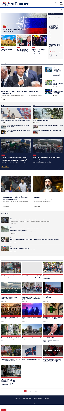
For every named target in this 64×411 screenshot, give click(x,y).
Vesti (23, 9)
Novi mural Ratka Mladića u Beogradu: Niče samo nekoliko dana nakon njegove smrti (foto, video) (10, 339)
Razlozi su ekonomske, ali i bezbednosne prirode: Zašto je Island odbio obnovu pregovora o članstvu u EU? (9, 297)
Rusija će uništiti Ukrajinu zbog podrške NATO (20, 248)
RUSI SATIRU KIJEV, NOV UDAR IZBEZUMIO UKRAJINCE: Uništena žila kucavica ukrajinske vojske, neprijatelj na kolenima (54, 27)
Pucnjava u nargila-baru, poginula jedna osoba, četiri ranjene (32, 318)
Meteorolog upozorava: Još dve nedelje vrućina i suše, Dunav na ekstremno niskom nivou (32, 338)
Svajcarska (17, 9)
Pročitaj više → (5, 166)
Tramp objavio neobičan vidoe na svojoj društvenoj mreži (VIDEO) (9, 318)
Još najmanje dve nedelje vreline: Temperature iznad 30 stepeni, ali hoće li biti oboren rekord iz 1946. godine (53, 319)
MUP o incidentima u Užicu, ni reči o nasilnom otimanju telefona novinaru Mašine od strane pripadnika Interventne (34, 239)
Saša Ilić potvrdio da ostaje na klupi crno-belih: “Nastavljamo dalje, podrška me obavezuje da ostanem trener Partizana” (16, 197)
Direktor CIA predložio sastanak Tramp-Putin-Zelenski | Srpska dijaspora (20, 92)
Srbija (10, 9)
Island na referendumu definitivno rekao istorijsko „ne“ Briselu (55, 18)
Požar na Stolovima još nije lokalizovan (41, 120)
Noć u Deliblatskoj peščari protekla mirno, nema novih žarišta (49, 130)
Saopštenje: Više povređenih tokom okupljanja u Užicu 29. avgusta (46, 158)
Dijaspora (4, 9)
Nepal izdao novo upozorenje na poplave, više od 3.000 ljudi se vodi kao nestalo (10, 359)
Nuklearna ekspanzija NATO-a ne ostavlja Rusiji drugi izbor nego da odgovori (55, 45)
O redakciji (17, 398)
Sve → (30, 105)
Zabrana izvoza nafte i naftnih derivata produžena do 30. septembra (15, 120)
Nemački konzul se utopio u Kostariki (6, 50)
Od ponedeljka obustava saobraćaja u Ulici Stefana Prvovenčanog (50, 125)
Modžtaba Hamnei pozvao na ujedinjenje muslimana (45, 196)
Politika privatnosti (38, 398)
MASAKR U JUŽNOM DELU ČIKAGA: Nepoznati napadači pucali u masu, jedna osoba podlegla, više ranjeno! (38, 51)
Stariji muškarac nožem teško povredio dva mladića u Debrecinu (58, 92)
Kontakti (47, 398)
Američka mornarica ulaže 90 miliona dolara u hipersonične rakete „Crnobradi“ (18, 126)
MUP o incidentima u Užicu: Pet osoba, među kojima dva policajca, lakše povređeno (10, 276)
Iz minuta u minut (31, 9)
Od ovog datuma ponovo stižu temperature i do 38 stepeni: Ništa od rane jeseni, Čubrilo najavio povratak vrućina (53, 277)
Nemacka (24, 274)
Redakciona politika (27, 398)
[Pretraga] (61, 9)
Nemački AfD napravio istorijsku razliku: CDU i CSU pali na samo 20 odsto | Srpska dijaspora (31, 276)
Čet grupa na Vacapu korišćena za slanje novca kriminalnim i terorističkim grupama (55, 37)
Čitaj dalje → (27, 206)
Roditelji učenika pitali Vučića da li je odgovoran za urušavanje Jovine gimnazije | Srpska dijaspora (55, 54)
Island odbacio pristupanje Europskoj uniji (31, 359)
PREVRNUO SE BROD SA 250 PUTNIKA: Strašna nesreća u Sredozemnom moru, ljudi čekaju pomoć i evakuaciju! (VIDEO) (52, 360)
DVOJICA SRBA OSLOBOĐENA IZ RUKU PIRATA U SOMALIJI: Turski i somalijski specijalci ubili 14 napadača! (57, 72)
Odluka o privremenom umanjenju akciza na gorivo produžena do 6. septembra (18, 131)
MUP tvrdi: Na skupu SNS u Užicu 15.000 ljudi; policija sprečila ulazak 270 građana (27, 220)
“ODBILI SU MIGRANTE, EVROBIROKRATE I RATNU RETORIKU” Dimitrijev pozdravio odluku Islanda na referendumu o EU (52, 339)
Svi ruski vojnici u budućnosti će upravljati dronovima (58, 83)
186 (36, 391)
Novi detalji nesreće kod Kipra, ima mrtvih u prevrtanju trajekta (52, 296)
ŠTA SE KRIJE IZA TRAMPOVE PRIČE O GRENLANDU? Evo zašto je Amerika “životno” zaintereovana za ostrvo (24, 51)
